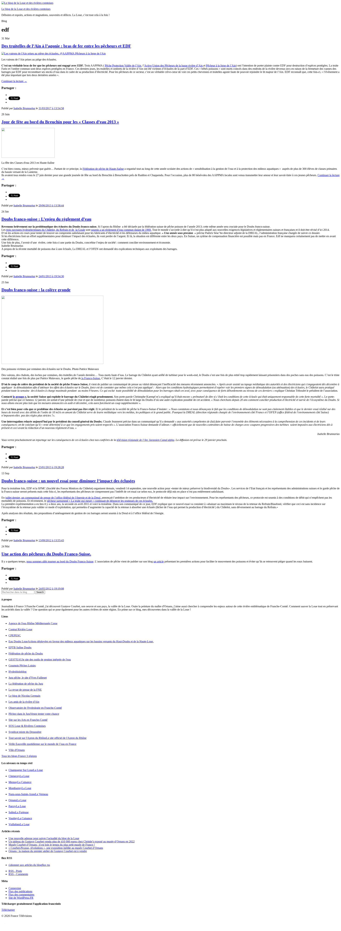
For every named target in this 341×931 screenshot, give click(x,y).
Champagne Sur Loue (26, 770)
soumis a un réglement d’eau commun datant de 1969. (121, 229)
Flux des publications (20, 891)
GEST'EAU (40, 659)
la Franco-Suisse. (91, 378)
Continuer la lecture (14, 81)
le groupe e (19, 396)
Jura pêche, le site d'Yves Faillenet (28, 677)
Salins (19, 812)
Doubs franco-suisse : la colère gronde (36, 290)
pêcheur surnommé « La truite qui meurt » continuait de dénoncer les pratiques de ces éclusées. (100, 500)
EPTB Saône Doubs (20, 647)
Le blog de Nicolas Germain (24, 695)
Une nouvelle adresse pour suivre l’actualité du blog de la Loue (44, 838)
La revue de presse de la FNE (25, 689)
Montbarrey (20, 788)
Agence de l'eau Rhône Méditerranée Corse (33, 623)
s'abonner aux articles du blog (29, 864)
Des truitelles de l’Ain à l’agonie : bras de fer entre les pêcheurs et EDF (66, 46)
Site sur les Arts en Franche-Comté (28, 719)
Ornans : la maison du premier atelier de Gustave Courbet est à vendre (48, 851)
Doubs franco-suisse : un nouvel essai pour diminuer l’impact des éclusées (68, 481)
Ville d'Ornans (17, 750)
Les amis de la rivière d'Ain (24, 701)
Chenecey (19, 776)
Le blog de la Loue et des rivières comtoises (25, 8)
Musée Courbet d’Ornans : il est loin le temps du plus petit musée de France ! (52, 844)
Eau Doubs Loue (81, 641)
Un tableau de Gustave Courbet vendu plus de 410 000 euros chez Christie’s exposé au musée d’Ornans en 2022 (72, 841)
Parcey (17, 806)
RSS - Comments (18, 874)
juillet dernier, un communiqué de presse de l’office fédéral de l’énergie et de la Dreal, (53, 497)
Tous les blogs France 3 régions (19, 756)
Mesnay (20, 782)
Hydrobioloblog (17, 671)
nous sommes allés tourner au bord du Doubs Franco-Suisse (59, 561)
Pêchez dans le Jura (34, 713)
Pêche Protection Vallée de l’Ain (123, 65)
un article (158, 561)
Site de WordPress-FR (21, 897)
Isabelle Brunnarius (24, 108)
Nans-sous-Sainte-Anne (28, 794)
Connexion (15, 888)
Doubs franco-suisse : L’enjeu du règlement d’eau (46, 219)
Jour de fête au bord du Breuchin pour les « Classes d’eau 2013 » (60, 122)
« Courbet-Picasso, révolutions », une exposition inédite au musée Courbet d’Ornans (56, 847)
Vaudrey (20, 818)
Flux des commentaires (21, 894)
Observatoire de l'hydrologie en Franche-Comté (35, 707)
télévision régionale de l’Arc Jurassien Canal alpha (145, 439)
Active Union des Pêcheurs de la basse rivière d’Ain (173, 65)
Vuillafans (19, 824)
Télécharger (8, 909)
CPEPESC (15, 635)
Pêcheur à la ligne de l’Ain (221, 65)
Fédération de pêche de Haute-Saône (103, 168)
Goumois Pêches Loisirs (22, 665)
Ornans (17, 800)
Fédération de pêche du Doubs (26, 653)
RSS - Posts (15, 870)
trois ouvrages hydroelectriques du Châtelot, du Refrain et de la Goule (45, 229)
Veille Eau (42, 743)
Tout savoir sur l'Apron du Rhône (47, 737)
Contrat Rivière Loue (20, 629)
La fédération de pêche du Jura (26, 683)
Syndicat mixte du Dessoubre (25, 731)
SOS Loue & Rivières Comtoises (27, 725)
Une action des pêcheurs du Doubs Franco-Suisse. (46, 554)
